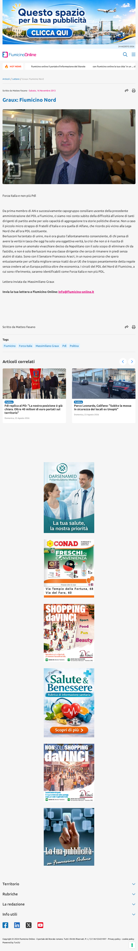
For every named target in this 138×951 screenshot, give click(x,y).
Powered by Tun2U (11, 942)
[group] (34, 395)
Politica (74, 345)
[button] (123, 361)
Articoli (6, 79)
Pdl (64, 345)
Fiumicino (9, 345)
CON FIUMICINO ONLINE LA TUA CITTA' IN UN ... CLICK (97, 66)
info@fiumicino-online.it (76, 291)
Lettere (16, 79)
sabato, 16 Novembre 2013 (42, 90)
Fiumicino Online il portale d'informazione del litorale (39, 66)
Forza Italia (25, 345)
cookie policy (128, 939)
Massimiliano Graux (47, 345)
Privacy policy (114, 939)
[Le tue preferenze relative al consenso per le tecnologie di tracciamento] (132, 945)
